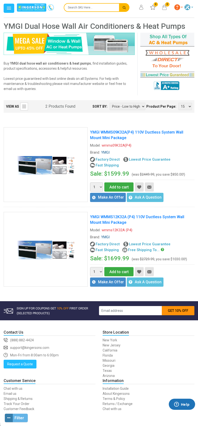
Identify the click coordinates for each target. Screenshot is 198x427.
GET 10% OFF (178, 311)
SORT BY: (99, 106)
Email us (10, 394)
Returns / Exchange (118, 404)
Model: (95, 145)
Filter (19, 418)
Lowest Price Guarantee (149, 159)
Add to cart (119, 187)
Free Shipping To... (144, 250)
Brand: (95, 152)
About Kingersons (116, 394)
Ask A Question (148, 197)
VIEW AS (12, 106)
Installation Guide (116, 388)
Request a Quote (20, 364)
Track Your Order (16, 404)
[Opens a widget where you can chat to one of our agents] (182, 411)
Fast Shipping (107, 165)
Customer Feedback (19, 409)
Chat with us (13, 388)
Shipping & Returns (18, 399)
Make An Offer (111, 197)
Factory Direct (108, 159)
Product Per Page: (161, 106)
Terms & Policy (114, 399)
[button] (178, 7)
